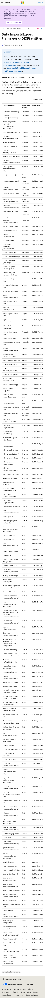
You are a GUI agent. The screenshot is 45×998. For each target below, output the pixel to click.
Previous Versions (20, 989)
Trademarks (17, 995)
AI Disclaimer (6, 989)
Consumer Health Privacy (29, 992)
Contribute (5, 992)
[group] (22, 534)
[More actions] (41, 28)
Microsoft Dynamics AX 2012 (17, 28)
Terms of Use (6, 995)
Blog (30, 989)
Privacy (14, 992)
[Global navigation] (2, 3)
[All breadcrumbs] (3, 28)
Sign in (40, 3)
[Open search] (35, 3)
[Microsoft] (22, 2)
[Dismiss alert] (42, 8)
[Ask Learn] (38, 28)
